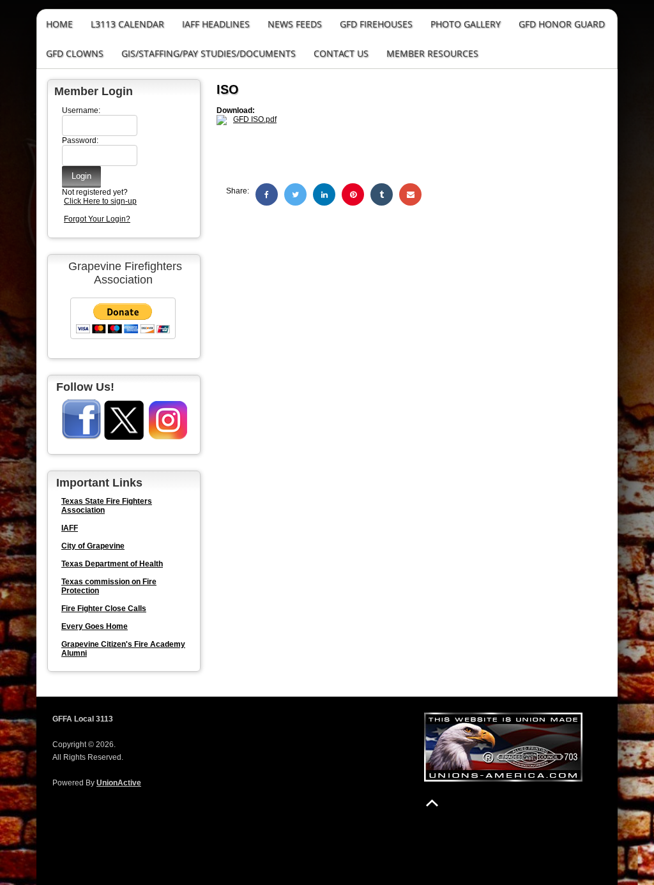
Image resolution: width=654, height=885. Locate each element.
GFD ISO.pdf (255, 119)
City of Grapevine (93, 545)
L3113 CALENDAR (127, 24)
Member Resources (432, 53)
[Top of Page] (432, 803)
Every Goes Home (94, 626)
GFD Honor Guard (562, 24)
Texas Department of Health (112, 563)
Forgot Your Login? (97, 219)
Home (59, 24)
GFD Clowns (74, 53)
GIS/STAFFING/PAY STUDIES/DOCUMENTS (208, 53)
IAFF (69, 528)
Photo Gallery (465, 24)
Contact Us (341, 53)
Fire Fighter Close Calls (103, 608)
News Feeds (295, 24)
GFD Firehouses (376, 24)
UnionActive (118, 782)
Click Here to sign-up (100, 201)
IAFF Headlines (216, 24)
